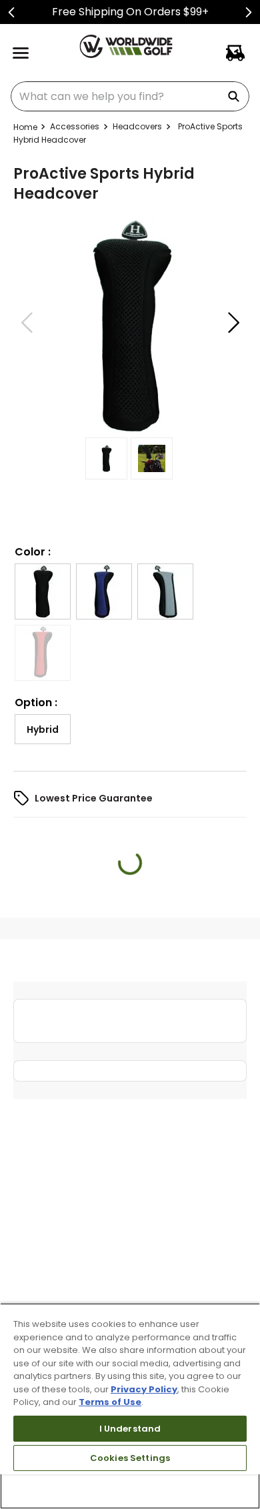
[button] (43, 642)
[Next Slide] (248, 12)
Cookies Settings (130, 1458)
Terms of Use (110, 1402)
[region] (130, 1406)
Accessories (74, 126)
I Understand (130, 1428)
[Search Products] (236, 96)
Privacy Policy (144, 1389)
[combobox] (130, 96)
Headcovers (137, 126)
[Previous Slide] (12, 12)
